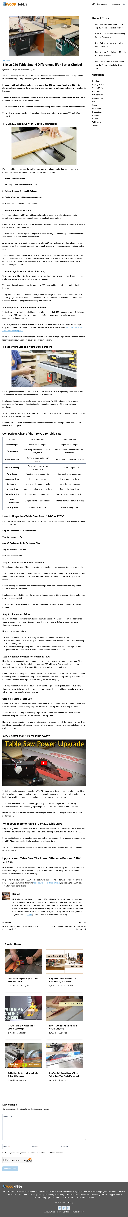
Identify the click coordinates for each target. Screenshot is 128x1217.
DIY (93, 4)
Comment (8, 1116)
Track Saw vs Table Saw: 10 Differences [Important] (69, 926)
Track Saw (96, 126)
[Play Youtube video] (44, 763)
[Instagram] (68, 1208)
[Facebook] (60, 1208)
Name (6, 1146)
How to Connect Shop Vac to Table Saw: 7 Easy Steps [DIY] (20, 926)
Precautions (115, 4)
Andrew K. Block (56, 986)
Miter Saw (96, 108)
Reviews (95, 115)
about (29, 914)
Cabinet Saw (97, 88)
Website (64, 1146)
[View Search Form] (124, 4)
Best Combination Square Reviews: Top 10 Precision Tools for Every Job (110, 64)
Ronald (6, 70)
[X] (64, 1208)
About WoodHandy (52, 1212)
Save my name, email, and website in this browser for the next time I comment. (34, 1153)
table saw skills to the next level (46, 883)
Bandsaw (96, 81)
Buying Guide (98, 84)
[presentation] (23, 961)
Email (35, 1146)
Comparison (102, 4)
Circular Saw (97, 95)
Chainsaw (96, 91)
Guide (94, 105)
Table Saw (6, 60)
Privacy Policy (78, 1212)
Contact (66, 1212)
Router (95, 119)
